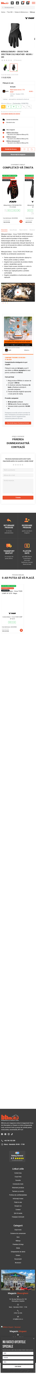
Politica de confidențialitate (18, 1195)
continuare (18, 1366)
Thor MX (10, 12)
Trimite (18, 497)
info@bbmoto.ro (18, 1319)
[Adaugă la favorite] (24, 149)
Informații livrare (18, 1198)
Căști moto (18, 1230)
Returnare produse (18, 1188)
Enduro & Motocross (21, 12)
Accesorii (18, 1263)
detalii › (31, 91)
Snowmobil (18, 1259)
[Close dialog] (34, 1338)
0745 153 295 (18, 1313)
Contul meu (18, 1173)
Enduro (18, 1255)
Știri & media (18, 1213)
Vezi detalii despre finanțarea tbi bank (18, 423)
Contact (18, 1209)
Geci (18, 1237)
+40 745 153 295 (9, 1140)
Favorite (18, 1180)
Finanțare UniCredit (18, 1217)
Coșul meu (18, 1177)
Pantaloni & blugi (18, 1244)
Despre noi (18, 1206)
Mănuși (32, 12)
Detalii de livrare (11, 149)
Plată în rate (18, 1202)
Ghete (18, 1248)
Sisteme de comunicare (18, 1233)
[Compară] (31, 149)
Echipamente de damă (18, 1252)
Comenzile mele (18, 1184)
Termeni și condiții (18, 1191)
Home (3, 12)
